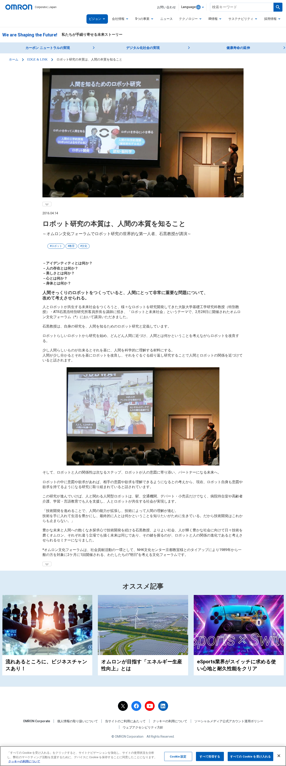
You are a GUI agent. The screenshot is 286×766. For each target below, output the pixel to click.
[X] (123, 706)
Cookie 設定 (178, 756)
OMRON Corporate (36, 721)
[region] (143, 756)
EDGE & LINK (37, 59)
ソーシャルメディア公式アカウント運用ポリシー (228, 721)
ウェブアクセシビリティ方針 (143, 727)
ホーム (13, 59)
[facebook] (136, 706)
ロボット (56, 246)
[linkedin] (163, 706)
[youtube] (150, 706)
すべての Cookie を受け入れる (250, 756)
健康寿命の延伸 (238, 48)
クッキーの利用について (170, 721)
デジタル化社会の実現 (143, 48)
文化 (84, 246)
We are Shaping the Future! (29, 35)
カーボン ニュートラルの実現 (47, 48)
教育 (72, 246)
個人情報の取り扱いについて (77, 721)
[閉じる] (279, 756)
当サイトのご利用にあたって (125, 721)
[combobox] (192, 7)
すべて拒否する (210, 756)
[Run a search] (277, 7)
